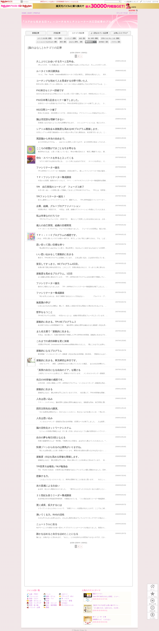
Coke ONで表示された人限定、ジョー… (106, 596)
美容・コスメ (33, 598)
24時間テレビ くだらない (102, 619)
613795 (132, 10)
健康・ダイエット (35, 601)
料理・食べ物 (33, 605)
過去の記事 (152, 604)
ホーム (152, 590)
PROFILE (37, 13)
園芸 (47, 607)
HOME (24, 13)
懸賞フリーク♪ (97, 594)
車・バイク (65, 598)
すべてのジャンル (67, 605)
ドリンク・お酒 (34, 607)
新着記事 (152, 611)
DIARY (30, 13)
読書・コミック (51, 603)
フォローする (152, 597)
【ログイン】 (133, 13)
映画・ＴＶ (50, 598)
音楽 (47, 601)
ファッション (33, 596)
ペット (48, 594)
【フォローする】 (122, 13)
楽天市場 (155, 1)
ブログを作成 (146, 1)
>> (131, 1)
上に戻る (152, 618)
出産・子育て (33, 594)
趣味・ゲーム (50, 596)
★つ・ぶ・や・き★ (99, 617)
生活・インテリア (35, 603)
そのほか (26, 1)
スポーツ (64, 594)
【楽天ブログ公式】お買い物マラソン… (106, 605)
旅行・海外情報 (51, 605)
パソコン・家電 (66, 601)
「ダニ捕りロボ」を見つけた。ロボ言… (106, 608)
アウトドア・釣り (67, 596)
